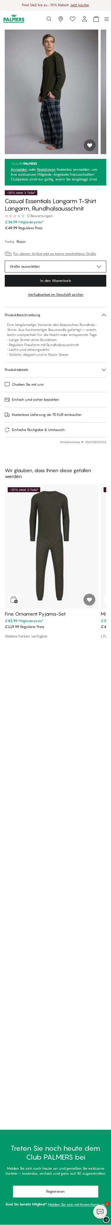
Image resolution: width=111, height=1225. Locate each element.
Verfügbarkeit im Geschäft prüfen (55, 294)
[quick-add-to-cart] (14, 600)
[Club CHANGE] (84, 19)
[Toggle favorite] (90, 145)
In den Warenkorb (55, 280)
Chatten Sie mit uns (28, 384)
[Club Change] (72, 19)
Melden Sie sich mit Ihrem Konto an (77, 1204)
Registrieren (46, 169)
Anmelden (19, 169)
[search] (49, 19)
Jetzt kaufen (79, 5)
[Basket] (96, 19)
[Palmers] (14, 19)
